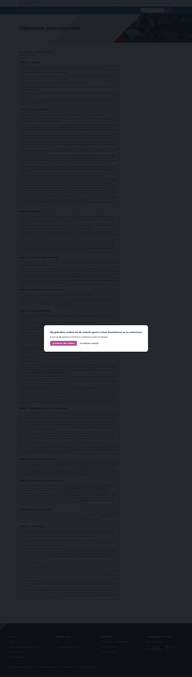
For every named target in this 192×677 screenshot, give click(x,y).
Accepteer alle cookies (63, 343)
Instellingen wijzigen (89, 343)
